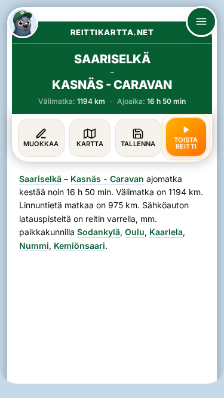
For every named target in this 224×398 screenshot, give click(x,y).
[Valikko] (201, 21)
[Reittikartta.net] (22, 22)
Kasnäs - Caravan (107, 179)
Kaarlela (166, 232)
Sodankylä (98, 232)
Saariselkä (40, 179)
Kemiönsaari (79, 245)
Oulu (135, 232)
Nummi (34, 245)
